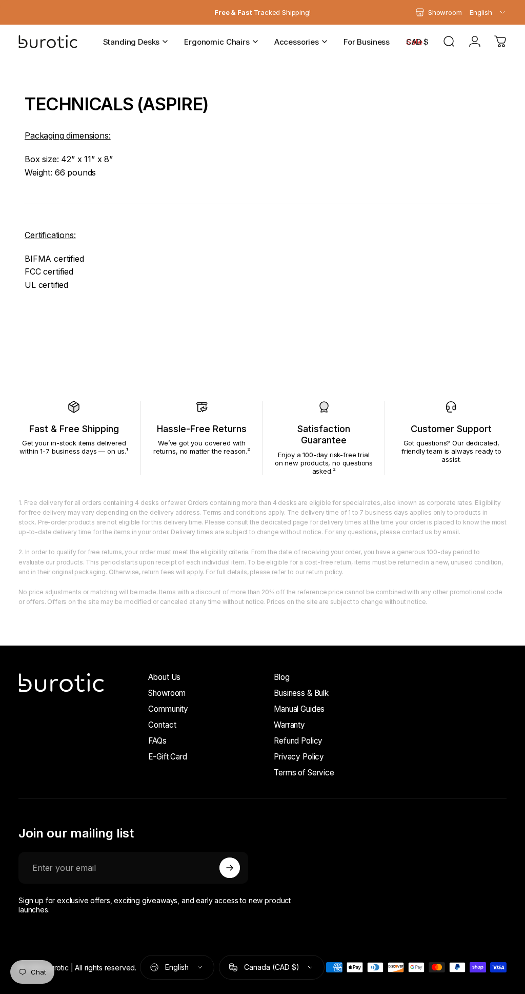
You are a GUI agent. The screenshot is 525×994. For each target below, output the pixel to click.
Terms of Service (304, 772)
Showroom (167, 693)
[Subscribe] (229, 867)
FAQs (157, 741)
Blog (281, 677)
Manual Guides (299, 709)
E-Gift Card (167, 757)
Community (168, 709)
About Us (164, 677)
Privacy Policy (299, 757)
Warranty (289, 725)
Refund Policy (298, 741)
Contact (162, 725)
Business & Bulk (301, 693)
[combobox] (488, 12)
